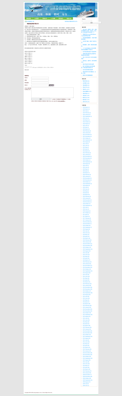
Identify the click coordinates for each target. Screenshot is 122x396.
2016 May (86, 234)
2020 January (86, 176)
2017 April (86, 214)
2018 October (86, 203)
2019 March (86, 194)
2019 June (86, 189)
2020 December (87, 156)
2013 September (87, 292)
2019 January (86, 198)
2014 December (87, 265)
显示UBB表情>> (61, 101)
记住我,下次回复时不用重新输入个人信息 (61, 99)
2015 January (87, 263)
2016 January (87, 241)
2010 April (86, 367)
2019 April (86, 192)
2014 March (86, 281)
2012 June (86, 320)
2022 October (86, 121)
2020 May (86, 169)
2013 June (86, 298)
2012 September (87, 314)
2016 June (86, 232)
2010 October (87, 356)
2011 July (86, 340)
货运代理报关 (87, 91)
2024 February (87, 112)
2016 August (86, 229)
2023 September (87, 116)
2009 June (86, 385)
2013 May (86, 300)
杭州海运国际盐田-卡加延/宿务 (89, 51)
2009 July (86, 383)
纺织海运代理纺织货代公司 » (71, 21)
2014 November (87, 267)
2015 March (86, 260)
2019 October (86, 181)
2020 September (87, 161)
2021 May (86, 147)
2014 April (86, 280)
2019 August (86, 185)
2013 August (86, 294)
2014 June (86, 276)
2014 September (87, 271)
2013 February (87, 305)
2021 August (86, 141)
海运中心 (86, 89)
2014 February (87, 283)
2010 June (86, 363)
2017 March (86, 216)
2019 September (87, 183)
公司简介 (36, 18)
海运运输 (86, 85)
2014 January (87, 285)
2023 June (86, 118)
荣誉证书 (44, 18)
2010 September (87, 358)
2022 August (86, 123)
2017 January (87, 220)
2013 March (86, 303)
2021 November (87, 136)
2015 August (86, 251)
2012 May (86, 322)
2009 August (86, 382)
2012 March (86, 325)
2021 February (87, 152)
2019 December (87, 178)
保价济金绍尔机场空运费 (88, 64)
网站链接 (27, 82)
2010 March (86, 369)
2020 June (86, 167)
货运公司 (86, 87)
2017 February (87, 218)
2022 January (86, 132)
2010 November (87, 354)
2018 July (86, 207)
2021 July (86, 143)
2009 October (87, 378)
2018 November (87, 201)
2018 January (86, 211)
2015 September (87, 249)
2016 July (86, 231)
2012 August (86, 316)
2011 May (86, 343)
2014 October (87, 269)
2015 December (87, 243)
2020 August (86, 163)
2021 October (86, 138)
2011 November (87, 332)
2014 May (86, 278)
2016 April (86, 236)
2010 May (86, 365)
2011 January (87, 351)
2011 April (86, 345)
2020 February (87, 174)
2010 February (87, 371)
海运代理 (86, 93)
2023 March (86, 120)
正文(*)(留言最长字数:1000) (28, 89)
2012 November (87, 311)
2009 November (87, 376)
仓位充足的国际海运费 (88, 69)
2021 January (86, 154)
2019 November (87, 180)
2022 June (86, 125)
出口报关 (86, 83)
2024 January (86, 114)
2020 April (86, 171)
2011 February (87, 349)
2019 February (87, 196)
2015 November (87, 245)
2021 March (86, 151)
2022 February (87, 131)
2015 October (87, 247)
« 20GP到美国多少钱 (29, 21)
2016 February (87, 240)
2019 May (86, 191)
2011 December (87, 331)
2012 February (87, 327)
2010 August (86, 360)
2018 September (87, 205)
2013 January (87, 307)
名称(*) (26, 77)
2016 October (86, 225)
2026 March (86, 107)
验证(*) (26, 85)
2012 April (86, 323)
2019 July (86, 187)
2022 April (86, 127)
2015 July (86, 252)
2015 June (86, 254)
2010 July (86, 362)
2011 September (87, 336)
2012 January (87, 329)
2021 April (86, 149)
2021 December (87, 134)
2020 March (86, 172)
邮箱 (26, 80)
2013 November (87, 289)
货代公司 (86, 101)
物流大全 (69, 18)
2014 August (86, 272)
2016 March (86, 238)
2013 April (86, 301)
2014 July (86, 274)
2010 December (87, 352)
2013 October (87, 291)
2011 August (86, 338)
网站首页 (28, 18)
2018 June (86, 209)
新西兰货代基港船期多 (88, 75)
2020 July (86, 165)
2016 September (87, 227)
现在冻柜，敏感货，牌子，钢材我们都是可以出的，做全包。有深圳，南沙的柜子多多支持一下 (89, 31)
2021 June (86, 145)
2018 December (87, 200)
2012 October (87, 312)
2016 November (87, 223)
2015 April (86, 258)
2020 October (86, 160)
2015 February (87, 261)
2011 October (87, 334)
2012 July (86, 318)
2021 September (87, 140)
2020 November (87, 158)
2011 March (86, 347)
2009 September (87, 380)
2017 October (86, 212)
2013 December (87, 287)
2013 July (86, 296)
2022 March (86, 129)
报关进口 (86, 99)
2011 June (86, 342)
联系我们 (61, 18)
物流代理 (86, 81)
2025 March (86, 109)
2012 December (87, 309)
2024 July (86, 111)
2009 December (87, 374)
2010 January (87, 372)
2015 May (86, 256)
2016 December (87, 221)
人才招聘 (53, 18)
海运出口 (86, 95)
